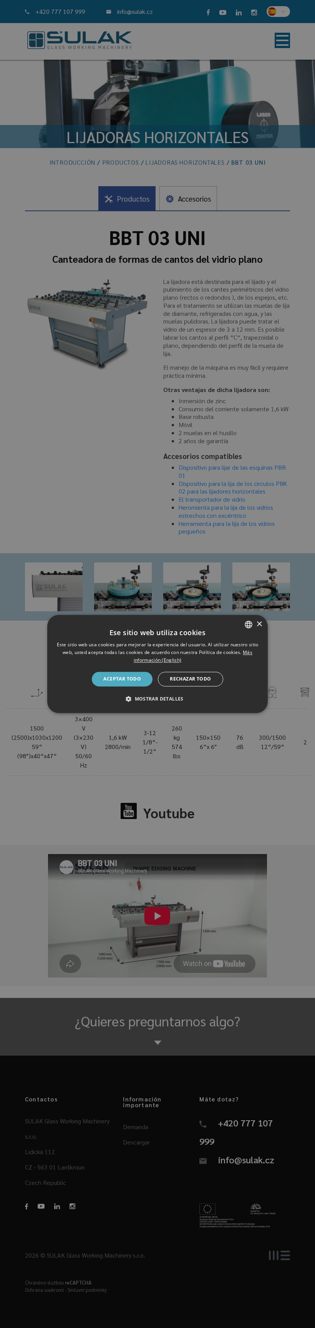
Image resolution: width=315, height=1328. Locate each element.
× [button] (259, 624)
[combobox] (248, 624)
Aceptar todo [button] (122, 679)
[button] (157, 699)
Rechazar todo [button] (190, 679)
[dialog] (157, 664)
